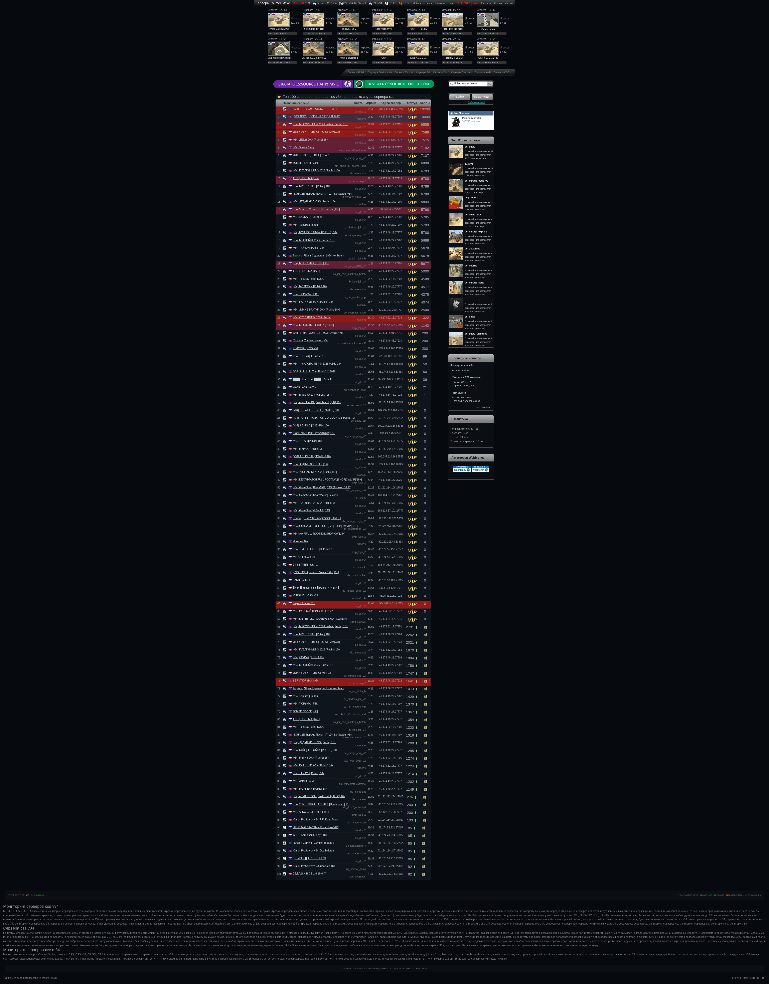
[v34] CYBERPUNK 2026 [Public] (312, 317)
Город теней (488, 29)
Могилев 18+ (300, 541)
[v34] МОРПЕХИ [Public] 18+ (310, 286)
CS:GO (406, 3)
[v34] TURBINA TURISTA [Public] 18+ (315, 502)
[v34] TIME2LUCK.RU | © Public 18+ (314, 549)
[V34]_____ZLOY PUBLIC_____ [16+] (315, 108)
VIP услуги (459, 392)
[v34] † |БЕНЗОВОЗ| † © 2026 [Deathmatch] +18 (321, 804)
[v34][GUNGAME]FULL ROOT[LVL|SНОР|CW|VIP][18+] (325, 526)
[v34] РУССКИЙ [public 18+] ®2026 (313, 610)
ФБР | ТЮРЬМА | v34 (306, 178)
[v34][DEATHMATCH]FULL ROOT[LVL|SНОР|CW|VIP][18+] (327, 479)
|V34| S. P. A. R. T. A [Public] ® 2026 (314, 371)
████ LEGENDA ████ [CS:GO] (312, 379)
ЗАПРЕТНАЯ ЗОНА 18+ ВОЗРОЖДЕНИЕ (318, 332)
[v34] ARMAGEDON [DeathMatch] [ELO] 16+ (319, 796)
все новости (483, 407)
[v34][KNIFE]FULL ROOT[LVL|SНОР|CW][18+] (320, 618)
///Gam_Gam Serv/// (304, 386)
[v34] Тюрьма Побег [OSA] (308, 278)
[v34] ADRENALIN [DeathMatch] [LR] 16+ (317, 402)
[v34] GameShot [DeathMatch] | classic (315, 495)
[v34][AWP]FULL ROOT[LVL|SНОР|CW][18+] (319, 533)
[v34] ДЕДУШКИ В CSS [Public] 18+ (314, 201)
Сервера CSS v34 (326, 3)
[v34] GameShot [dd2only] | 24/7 (311, 510)
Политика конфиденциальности (372, 968)
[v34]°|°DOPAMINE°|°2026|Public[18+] (315, 471)
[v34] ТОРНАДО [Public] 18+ (310, 356)
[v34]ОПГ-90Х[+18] (304, 556)
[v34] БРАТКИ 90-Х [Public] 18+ (311, 186)
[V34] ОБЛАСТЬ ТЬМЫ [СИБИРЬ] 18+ (316, 410)
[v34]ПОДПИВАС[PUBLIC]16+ (310, 464)
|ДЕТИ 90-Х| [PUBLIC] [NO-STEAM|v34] (316, 131)
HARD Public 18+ (303, 580)
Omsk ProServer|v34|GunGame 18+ (314, 865)
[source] (285, 108)
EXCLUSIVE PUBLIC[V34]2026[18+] (314, 433)
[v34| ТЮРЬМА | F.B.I (306, 294)
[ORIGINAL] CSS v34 (305, 348)
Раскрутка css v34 (461, 365)
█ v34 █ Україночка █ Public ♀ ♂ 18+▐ (316, 587)
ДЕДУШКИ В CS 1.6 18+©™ (310, 873)
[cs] (285, 827)
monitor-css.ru (49, 978)
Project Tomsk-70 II (304, 603)
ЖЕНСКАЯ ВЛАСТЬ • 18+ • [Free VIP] (316, 827)
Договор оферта (403, 968)
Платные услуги (444, 3)
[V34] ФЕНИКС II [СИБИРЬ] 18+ (312, 456)
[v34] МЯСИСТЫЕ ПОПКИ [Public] (313, 325)
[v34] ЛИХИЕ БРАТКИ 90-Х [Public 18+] (316, 309)
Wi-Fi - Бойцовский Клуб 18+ (310, 834)
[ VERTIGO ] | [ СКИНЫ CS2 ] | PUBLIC (316, 116)
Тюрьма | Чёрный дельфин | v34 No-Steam (318, 255)
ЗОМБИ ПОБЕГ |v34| (305, 162)
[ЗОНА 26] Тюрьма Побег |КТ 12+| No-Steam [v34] (322, 193)
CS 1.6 (392, 3)
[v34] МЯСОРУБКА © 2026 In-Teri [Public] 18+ (320, 124)
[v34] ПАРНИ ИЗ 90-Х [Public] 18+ (313, 301)
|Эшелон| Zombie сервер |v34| (310, 340)
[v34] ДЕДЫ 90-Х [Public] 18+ (310, 139)
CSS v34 (377, 3)
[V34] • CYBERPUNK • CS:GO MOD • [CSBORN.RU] (324, 417)
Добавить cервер (423, 3)
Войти (460, 97)
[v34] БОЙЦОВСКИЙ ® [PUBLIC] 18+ (315, 232)
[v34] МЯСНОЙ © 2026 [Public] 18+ (314, 240)
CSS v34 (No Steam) (354, 3)
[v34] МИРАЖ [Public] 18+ (308, 448)
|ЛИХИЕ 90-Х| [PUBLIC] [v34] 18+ (313, 155)
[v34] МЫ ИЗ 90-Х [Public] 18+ (311, 263)
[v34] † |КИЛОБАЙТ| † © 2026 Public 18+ (317, 363)
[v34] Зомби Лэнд (303, 147)
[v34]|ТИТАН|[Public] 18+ (307, 440)
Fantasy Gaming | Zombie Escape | (313, 842)
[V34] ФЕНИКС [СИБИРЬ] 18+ (311, 425)
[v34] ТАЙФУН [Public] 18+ (308, 247)
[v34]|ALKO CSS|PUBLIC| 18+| (311, 811)
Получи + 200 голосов (466, 377)
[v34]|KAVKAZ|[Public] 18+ (308, 216)
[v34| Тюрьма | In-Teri (305, 224)
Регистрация (482, 97)
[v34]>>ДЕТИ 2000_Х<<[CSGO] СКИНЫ (317, 518)
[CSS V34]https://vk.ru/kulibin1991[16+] (316, 572)
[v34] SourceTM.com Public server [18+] (316, 209)
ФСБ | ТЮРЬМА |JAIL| (306, 270)
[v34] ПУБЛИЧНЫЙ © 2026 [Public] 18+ (316, 170)
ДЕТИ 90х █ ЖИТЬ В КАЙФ (309, 858)
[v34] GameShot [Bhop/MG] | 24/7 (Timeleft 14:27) (322, 487)
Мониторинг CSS (471, 118)
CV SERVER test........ (306, 564)
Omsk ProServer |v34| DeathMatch (313, 850)
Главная (346, 968)
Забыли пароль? (476, 102)
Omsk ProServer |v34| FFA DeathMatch (316, 819)
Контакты (485, 3)
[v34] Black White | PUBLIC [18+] (312, 394)
